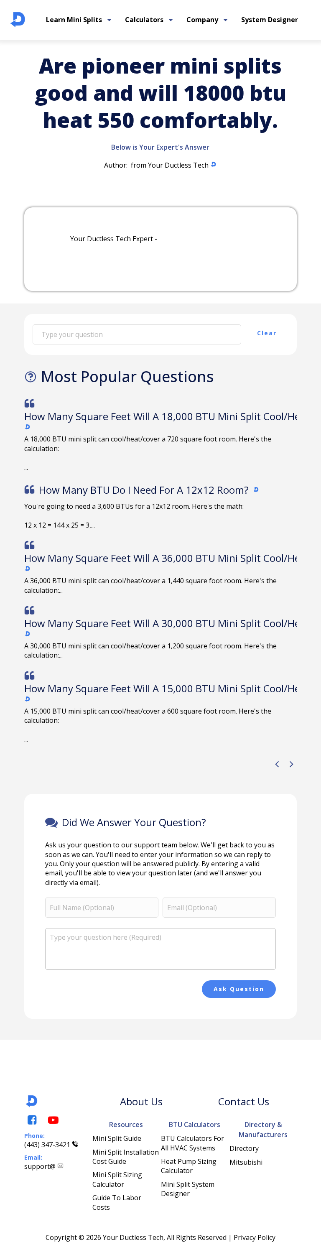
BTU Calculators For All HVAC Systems (193, 1143)
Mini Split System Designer (188, 1189)
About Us (141, 1101)
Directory (244, 1148)
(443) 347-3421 (47, 1144)
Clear (267, 333)
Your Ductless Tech (178, 165)
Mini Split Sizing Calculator (118, 1179)
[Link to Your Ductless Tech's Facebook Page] (31, 1120)
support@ (40, 1166)
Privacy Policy (254, 1237)
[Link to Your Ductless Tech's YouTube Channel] (53, 1120)
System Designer (269, 19)
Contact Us (243, 1101)
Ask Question (239, 989)
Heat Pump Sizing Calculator (189, 1166)
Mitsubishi (245, 1162)
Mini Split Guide (116, 1138)
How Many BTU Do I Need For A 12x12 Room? (144, 490)
